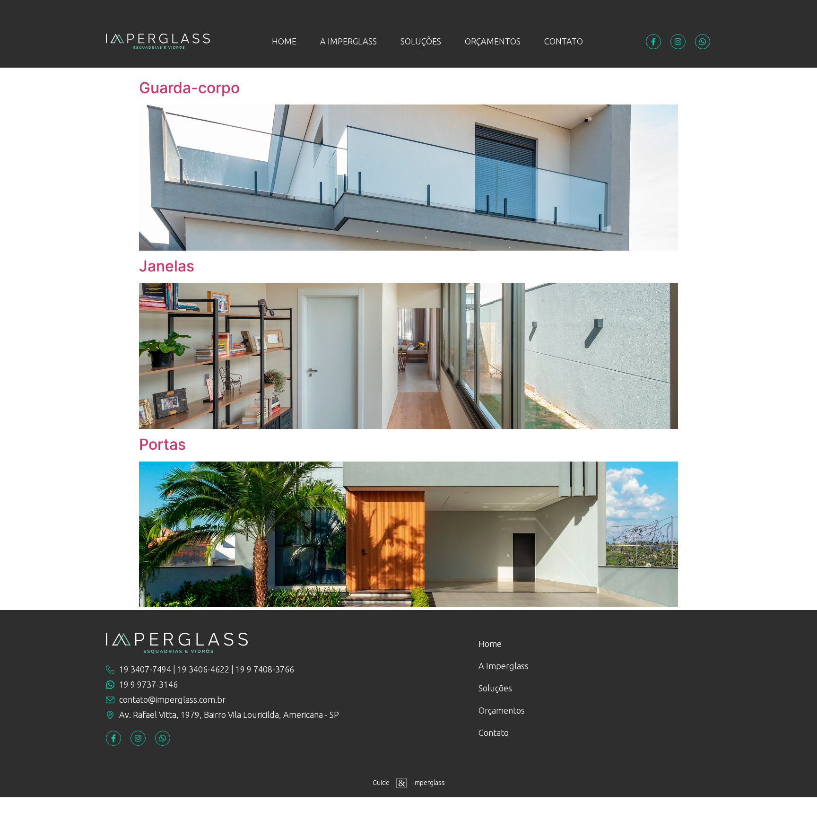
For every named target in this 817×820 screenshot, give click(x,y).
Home (284, 41)
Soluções (420, 41)
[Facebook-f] (653, 41)
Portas (162, 444)
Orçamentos (493, 41)
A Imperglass (348, 41)
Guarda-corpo (189, 88)
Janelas (166, 266)
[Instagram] (678, 41)
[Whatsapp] (702, 41)
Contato (563, 41)
